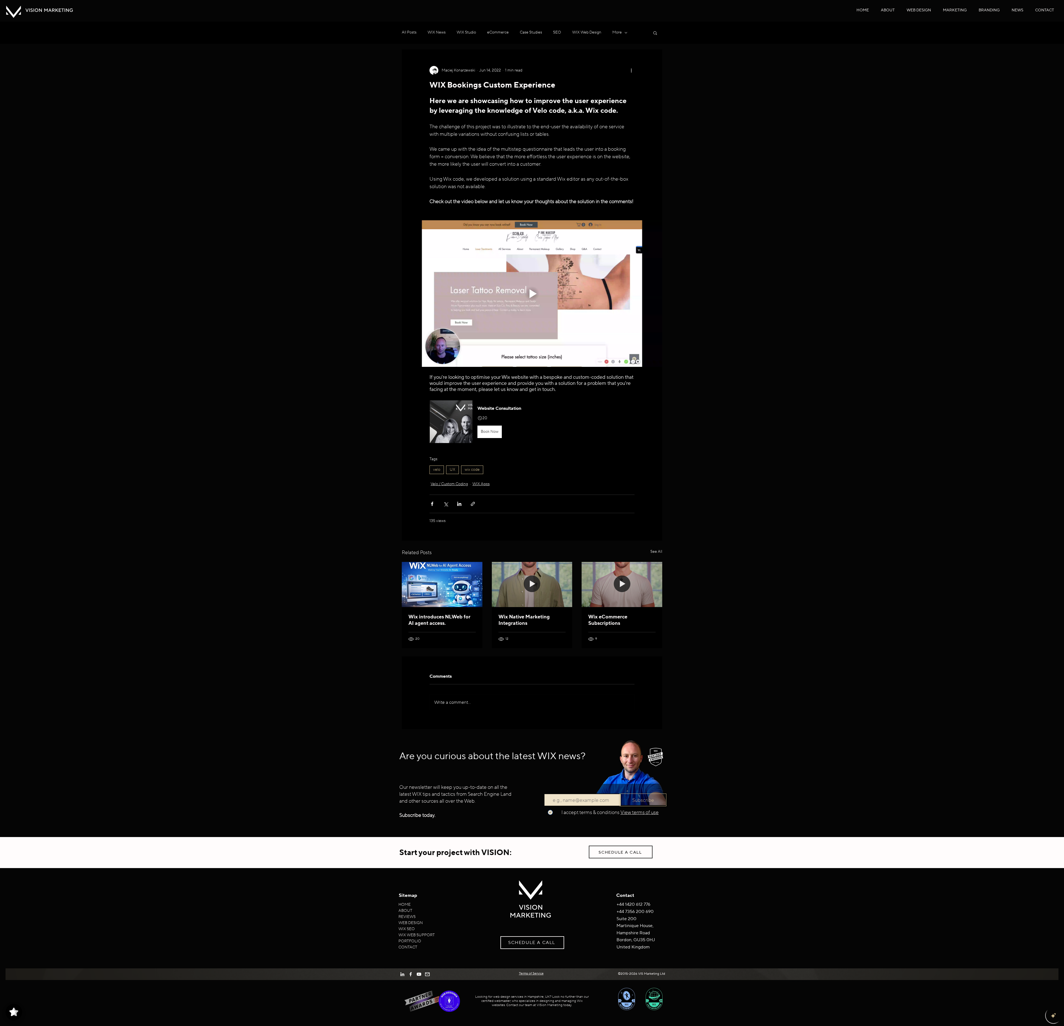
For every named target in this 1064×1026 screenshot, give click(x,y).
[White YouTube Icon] (419, 974)
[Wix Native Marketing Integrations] (532, 584)
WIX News (437, 32)
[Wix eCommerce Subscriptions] (622, 584)
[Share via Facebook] (432, 503)
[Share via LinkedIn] (459, 503)
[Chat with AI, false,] (1053, 1015)
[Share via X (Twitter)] (445, 503)
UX (452, 469)
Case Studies (531, 32)
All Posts (409, 32)
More (617, 32)
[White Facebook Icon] (410, 974)
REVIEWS (407, 916)
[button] (919, 10)
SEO (557, 32)
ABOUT (405, 910)
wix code (472, 469)
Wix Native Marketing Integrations (524, 620)
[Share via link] (472, 503)
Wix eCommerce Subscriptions (607, 620)
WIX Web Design (586, 32)
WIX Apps (481, 484)
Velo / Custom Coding (449, 484)
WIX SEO (406, 929)
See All (656, 551)
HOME (404, 904)
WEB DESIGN (410, 922)
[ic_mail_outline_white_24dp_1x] (427, 974)
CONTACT (407, 947)
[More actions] (631, 70)
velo (436, 469)
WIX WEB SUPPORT (416, 935)
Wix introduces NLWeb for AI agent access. (439, 620)
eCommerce (498, 32)
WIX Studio (466, 32)
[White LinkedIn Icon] (402, 974)
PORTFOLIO (409, 941)
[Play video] (532, 293)
